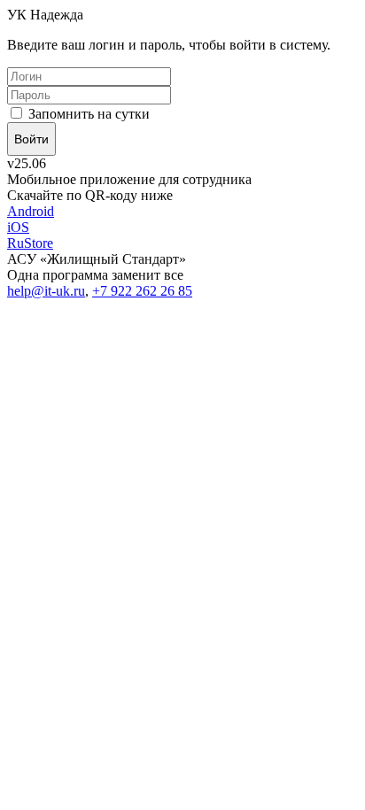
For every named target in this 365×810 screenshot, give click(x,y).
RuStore (30, 243)
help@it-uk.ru (46, 290)
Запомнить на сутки (87, 113)
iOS (18, 227)
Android (30, 211)
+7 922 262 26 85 (142, 290)
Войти (31, 139)
